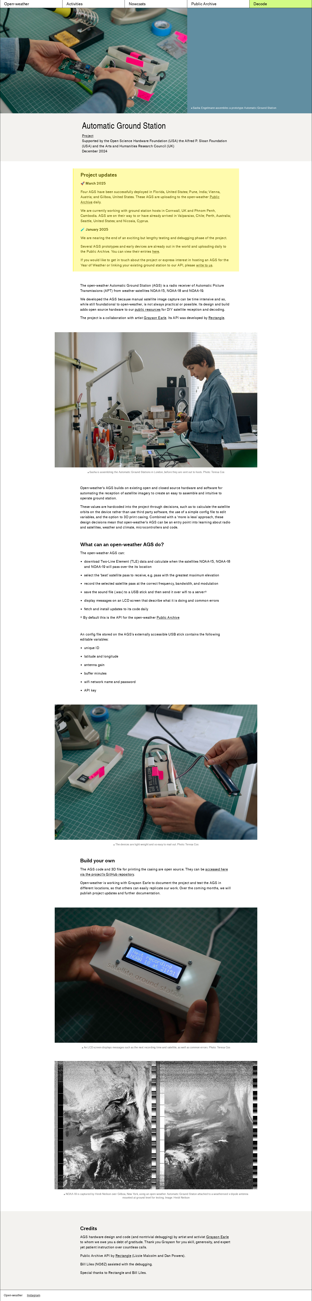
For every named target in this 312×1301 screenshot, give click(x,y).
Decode (260, 4)
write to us (204, 265)
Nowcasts (137, 4)
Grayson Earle (155, 318)
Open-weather (16, 4)
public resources (148, 309)
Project (87, 136)
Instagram (33, 1295)
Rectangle (216, 318)
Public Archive (203, 4)
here (155, 251)
